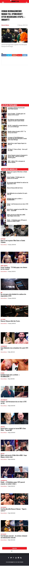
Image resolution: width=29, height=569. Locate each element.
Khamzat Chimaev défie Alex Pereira (15, 188)
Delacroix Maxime (5, 25)
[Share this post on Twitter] (9, 55)
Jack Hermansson (4, 399)
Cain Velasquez (3, 534)
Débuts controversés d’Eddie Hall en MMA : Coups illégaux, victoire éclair (16, 215)
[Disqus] (14, 86)
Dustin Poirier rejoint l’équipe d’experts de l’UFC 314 (17, 143)
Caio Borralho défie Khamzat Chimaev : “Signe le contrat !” (13, 510)
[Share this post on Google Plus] (14, 55)
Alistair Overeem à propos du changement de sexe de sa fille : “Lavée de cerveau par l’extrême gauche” (17, 156)
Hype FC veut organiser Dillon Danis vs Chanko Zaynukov (17, 172)
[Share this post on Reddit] (24, 55)
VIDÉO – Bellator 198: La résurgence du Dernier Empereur (16, 161)
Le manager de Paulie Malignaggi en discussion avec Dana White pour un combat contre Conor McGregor (17, 139)
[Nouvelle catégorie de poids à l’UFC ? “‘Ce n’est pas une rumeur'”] (4, 133)
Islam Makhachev (4, 346)
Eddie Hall (2, 453)
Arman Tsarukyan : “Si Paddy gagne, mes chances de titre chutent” (16, 114)
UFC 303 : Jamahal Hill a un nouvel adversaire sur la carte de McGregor (17, 126)
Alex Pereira (3, 319)
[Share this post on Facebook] (3, 55)
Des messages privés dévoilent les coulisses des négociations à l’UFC (17, 183)
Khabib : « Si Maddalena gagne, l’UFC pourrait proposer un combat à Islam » (17, 220)
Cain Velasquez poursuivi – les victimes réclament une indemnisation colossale (14, 537)
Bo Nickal (2, 373)
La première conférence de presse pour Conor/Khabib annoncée (16, 108)
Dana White (3, 426)
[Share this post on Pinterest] (19, 55)
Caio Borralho (3, 507)
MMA (1, 292)
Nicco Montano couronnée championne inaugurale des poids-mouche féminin (16, 120)
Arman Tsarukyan (4, 265)
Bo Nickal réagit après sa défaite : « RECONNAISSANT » (15, 199)
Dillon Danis (3, 238)
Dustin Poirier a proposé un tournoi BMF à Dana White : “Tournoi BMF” (17, 209)
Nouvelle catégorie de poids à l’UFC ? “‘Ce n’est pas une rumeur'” (17, 132)
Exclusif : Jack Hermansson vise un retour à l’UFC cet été (17, 204)
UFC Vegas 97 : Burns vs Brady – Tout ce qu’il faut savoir (17, 149)
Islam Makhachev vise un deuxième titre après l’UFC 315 (17, 193)
